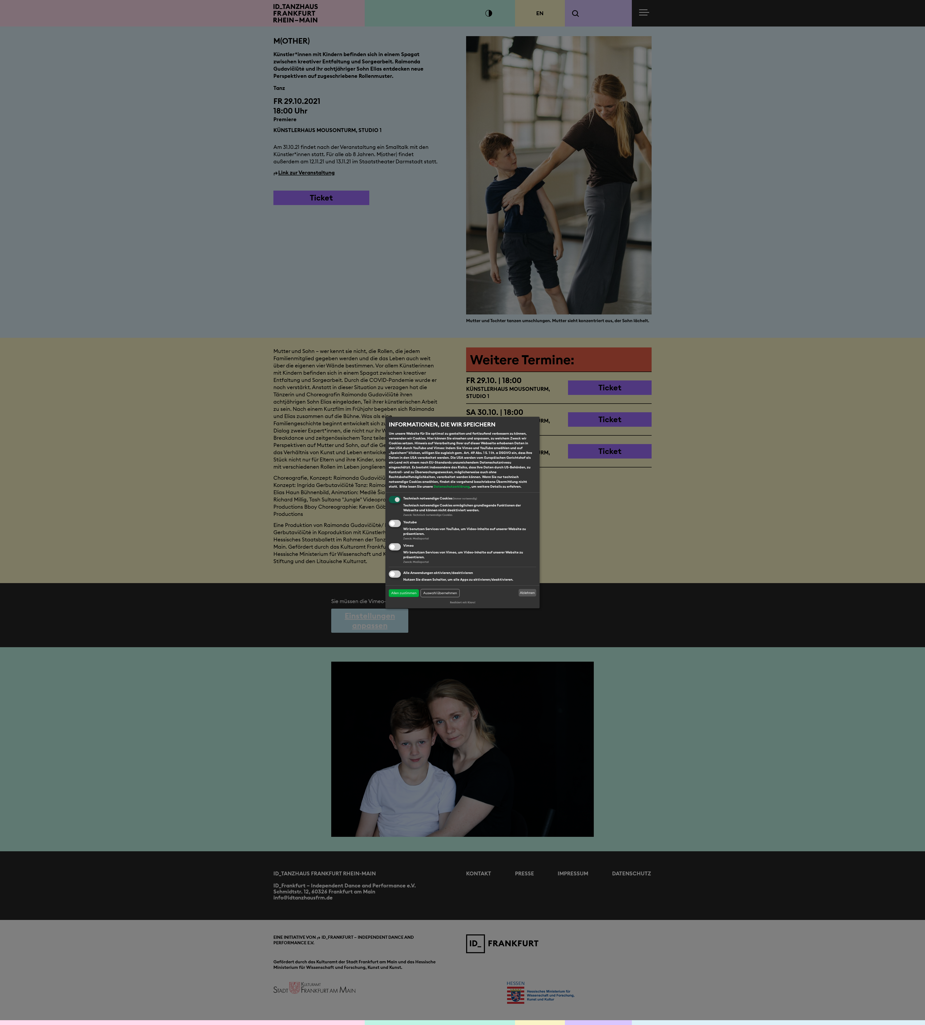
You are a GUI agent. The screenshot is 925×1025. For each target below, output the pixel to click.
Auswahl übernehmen (440, 593)
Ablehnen (527, 593)
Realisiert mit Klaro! (462, 602)
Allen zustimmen (403, 593)
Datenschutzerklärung (452, 486)
